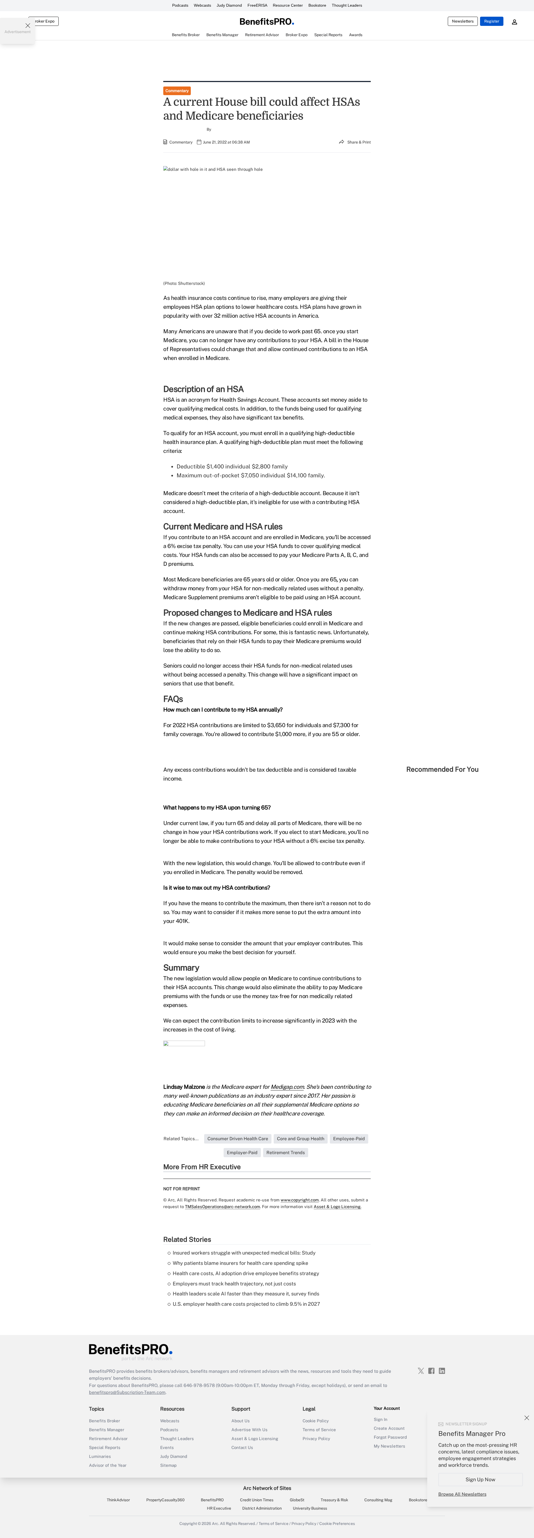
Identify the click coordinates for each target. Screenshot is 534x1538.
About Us (240, 1420)
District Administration (262, 1508)
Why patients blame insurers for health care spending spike (240, 1263)
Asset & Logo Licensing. (337, 1206)
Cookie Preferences (337, 1523)
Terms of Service (319, 1429)
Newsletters (463, 21)
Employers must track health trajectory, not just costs (234, 1284)
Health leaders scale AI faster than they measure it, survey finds (246, 1294)
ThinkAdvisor (118, 1500)
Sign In (380, 1419)
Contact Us (242, 1447)
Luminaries (100, 1456)
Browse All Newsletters (462, 1494)
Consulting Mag (378, 1500)
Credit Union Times (256, 1500)
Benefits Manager (106, 1429)
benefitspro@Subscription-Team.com (127, 1392)
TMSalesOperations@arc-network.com (222, 1206)
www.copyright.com (300, 1200)
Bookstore (317, 5)
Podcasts (180, 5)
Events (167, 1447)
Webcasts (202, 5)
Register (491, 21)
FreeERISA (257, 5)
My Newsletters (389, 1446)
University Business (310, 1508)
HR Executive (219, 1508)
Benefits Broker (104, 1420)
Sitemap (168, 1465)
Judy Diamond (229, 5)
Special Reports (104, 1447)
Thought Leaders (347, 5)
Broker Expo (44, 21)
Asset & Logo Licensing (254, 1438)
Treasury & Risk (334, 1500)
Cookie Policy (316, 1420)
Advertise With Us (249, 1429)
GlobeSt (297, 1500)
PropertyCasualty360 (165, 1500)
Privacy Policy (316, 1438)
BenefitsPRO (212, 1500)
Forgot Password (390, 1437)
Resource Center (288, 5)
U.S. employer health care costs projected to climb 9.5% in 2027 (246, 1304)
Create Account (389, 1428)
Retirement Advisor (108, 1438)
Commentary (177, 90)
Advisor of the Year (108, 1465)
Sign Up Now (481, 1479)
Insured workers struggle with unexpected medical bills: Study (244, 1253)
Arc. (215, 1523)
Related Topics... (181, 1138)
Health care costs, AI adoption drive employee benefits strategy (246, 1273)
